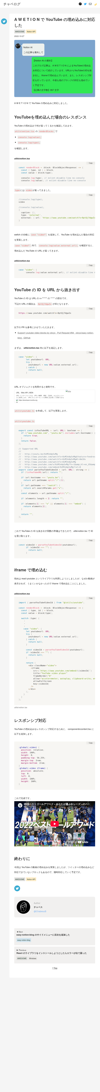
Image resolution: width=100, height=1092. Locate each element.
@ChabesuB (40, 911)
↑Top (54, 968)
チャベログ (11, 4)
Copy (91, 163)
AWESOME (19, 31)
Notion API (31, 31)
